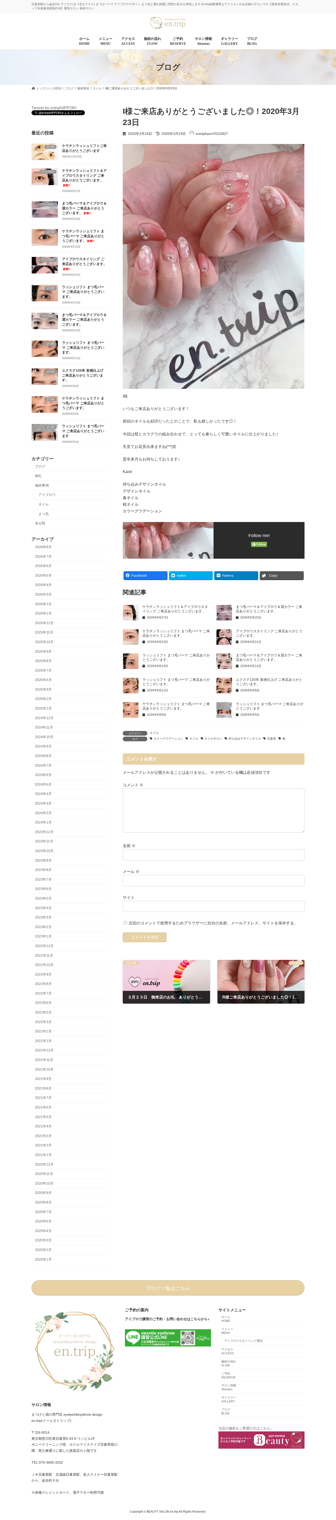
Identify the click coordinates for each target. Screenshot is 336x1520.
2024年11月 (44, 727)
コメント (133, 785)
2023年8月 (43, 870)
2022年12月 (44, 946)
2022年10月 (44, 965)
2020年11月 (44, 1174)
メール (131, 872)
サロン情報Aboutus (228, 1387)
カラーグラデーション (168, 738)
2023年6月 (43, 889)
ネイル (154, 733)
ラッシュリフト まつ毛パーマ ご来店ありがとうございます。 (83, 292)
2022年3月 (43, 1022)
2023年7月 (43, 879)
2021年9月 (43, 1079)
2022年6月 (43, 1003)
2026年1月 (43, 614)
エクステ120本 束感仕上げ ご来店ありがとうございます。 (82, 375)
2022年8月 (43, 984)
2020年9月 (43, 1193)
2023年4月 (43, 908)
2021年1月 (43, 1155)
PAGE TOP (324, 1469)
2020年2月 (43, 1250)
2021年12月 (44, 1050)
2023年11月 (44, 841)
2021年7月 (43, 1098)
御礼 (38, 476)
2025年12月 (44, 623)
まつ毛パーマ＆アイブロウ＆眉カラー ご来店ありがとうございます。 (84, 208)
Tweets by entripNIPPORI (53, 108)
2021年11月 (44, 1060)
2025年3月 (43, 689)
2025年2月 (43, 699)
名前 (129, 846)
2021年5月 (43, 1117)
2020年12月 (44, 1164)
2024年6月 (43, 775)
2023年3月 (43, 917)
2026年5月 (43, 575)
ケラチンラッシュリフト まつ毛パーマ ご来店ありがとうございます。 (83, 236)
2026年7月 (43, 556)
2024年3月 (43, 803)
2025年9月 (43, 651)
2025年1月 (43, 708)
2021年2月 (43, 1145)
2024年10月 (44, 737)
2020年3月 (43, 1240)
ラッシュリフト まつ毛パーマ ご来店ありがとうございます (83, 431)
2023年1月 (43, 936)
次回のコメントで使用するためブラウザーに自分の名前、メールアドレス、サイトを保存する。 (213, 923)
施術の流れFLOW (228, 1363)
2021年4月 (43, 1126)
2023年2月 (43, 927)
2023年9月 (43, 860)
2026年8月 (43, 547)
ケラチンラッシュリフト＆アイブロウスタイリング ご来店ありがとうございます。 (84, 178)
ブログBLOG (225, 1411)
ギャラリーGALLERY (228, 1399)
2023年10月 (44, 851)
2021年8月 (43, 1088)
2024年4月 (43, 794)
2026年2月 (43, 604)
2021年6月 (43, 1107)
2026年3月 (43, 594)
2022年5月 (43, 1012)
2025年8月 (43, 661)
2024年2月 (43, 813)
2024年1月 (43, 822)
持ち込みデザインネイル (245, 738)
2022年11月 (44, 955)
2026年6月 (43, 566)
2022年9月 (43, 974)
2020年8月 (43, 1202)
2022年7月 (43, 993)
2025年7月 (43, 670)
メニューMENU (227, 1330)
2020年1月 (43, 1259)
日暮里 (271, 738)
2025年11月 (44, 632)
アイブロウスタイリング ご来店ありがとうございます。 (84, 263)
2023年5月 (43, 898)
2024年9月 (43, 746)
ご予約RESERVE (228, 1375)
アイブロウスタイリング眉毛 (243, 1341)
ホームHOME (225, 1318)
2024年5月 (43, 784)
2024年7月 (43, 765)
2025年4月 (43, 680)
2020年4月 (43, 1231)
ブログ (40, 466)
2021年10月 (44, 1069)
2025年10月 (44, 642)
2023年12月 (44, 832)
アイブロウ (47, 495)
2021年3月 (43, 1136)
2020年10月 (44, 1183)
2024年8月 (43, 756)
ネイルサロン (213, 738)
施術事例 (42, 485)
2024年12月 (44, 718)
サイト (129, 897)
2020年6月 (43, 1221)
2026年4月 (43, 585)
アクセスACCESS (227, 1351)
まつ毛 (43, 514)
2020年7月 (43, 1212)
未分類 (40, 523)
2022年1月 (43, 1041)
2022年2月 (43, 1031)
